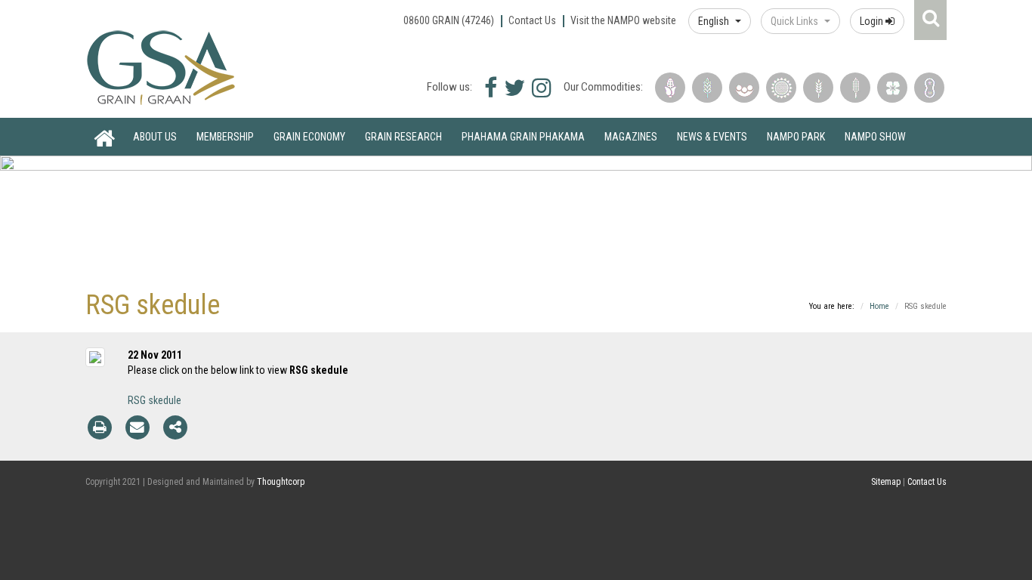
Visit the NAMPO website (623, 20)
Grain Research (403, 137)
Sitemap (886, 482)
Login (872, 21)
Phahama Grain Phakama (523, 137)
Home (104, 137)
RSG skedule (154, 400)
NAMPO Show (875, 137)
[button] (719, 21)
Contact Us (532, 20)
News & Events (712, 137)
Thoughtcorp (280, 482)
